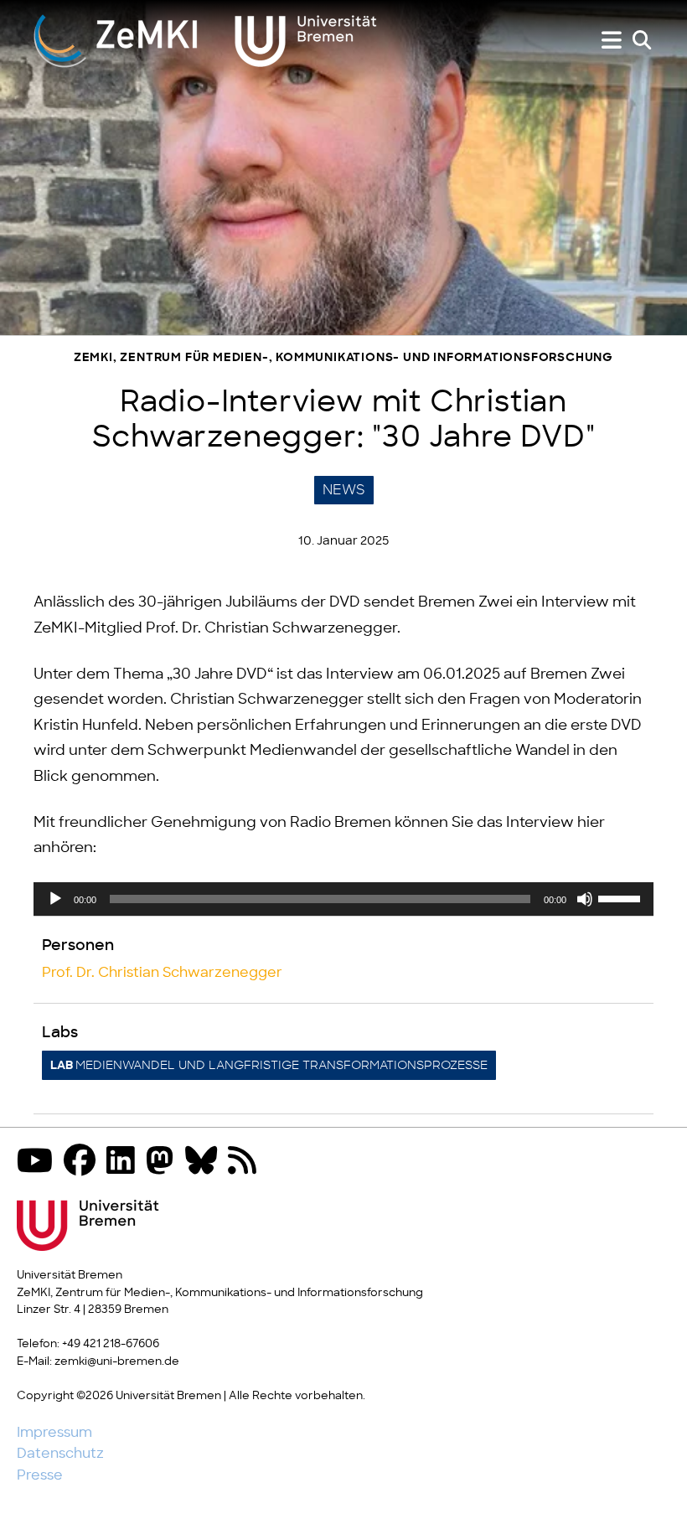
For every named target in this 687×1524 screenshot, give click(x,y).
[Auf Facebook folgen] (84, 1162)
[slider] (621, 897)
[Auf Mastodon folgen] (164, 1162)
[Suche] (641, 40)
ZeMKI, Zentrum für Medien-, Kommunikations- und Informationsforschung (343, 358)
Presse (40, 1475)
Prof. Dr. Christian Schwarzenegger (162, 972)
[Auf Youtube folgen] (39, 1162)
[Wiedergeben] (55, 899)
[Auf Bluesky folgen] (205, 1162)
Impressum (54, 1432)
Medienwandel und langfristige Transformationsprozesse (269, 1065)
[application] (343, 899)
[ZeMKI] (205, 40)
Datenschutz (60, 1453)
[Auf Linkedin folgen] (124, 1162)
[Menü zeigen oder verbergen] (612, 40)
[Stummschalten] (584, 899)
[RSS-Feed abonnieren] (246, 1162)
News (344, 490)
